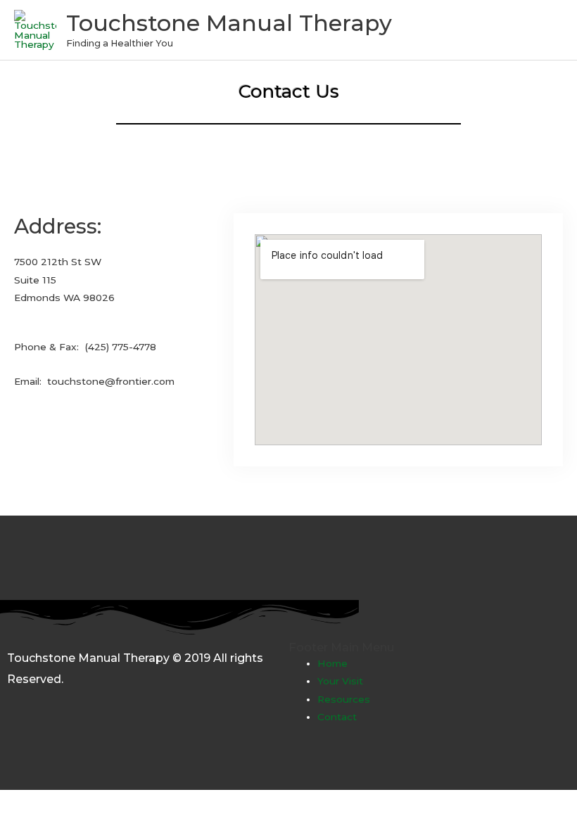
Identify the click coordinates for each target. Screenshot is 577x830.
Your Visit (340, 681)
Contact (337, 716)
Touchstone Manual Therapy (229, 23)
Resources (343, 699)
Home (332, 663)
